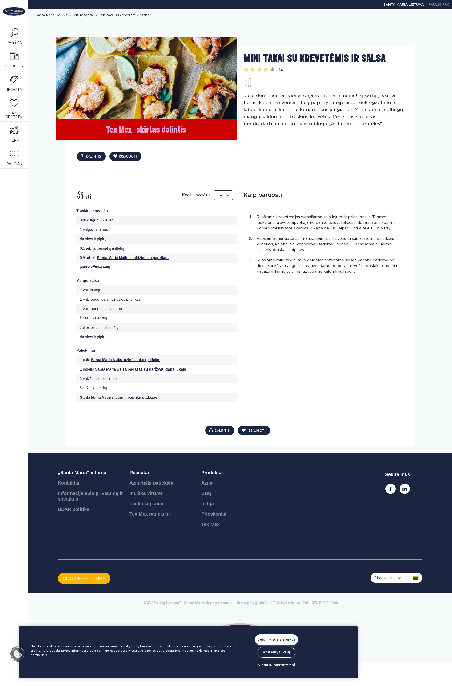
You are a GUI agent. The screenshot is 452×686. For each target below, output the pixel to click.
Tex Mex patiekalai (150, 513)
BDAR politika (73, 509)
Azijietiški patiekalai (152, 482)
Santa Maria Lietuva (403, 4)
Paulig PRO (439, 4)
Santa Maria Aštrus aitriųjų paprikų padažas (118, 397)
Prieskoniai (213, 513)
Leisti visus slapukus (276, 639)
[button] (18, 653)
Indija (207, 503)
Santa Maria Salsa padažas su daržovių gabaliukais (140, 369)
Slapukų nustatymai (276, 665)
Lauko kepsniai (146, 503)
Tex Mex (210, 524)
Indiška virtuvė (146, 493)
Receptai (139, 472)
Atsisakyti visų (276, 652)
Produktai (212, 472)
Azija (206, 482)
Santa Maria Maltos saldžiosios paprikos (133, 258)
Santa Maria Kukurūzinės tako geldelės (125, 360)
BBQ (206, 493)
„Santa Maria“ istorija (82, 472)
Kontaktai (68, 482)
